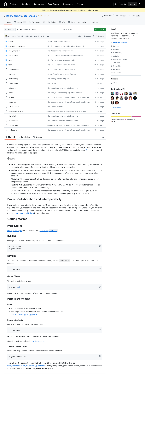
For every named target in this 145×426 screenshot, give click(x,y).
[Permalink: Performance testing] (5, 298)
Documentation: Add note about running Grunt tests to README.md (71, 125)
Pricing (80, 4)
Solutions (26, 4)
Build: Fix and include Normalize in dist (31, 36)
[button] (99, 246)
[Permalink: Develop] (5, 255)
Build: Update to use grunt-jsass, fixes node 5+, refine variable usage (72, 97)
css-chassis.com (120, 42)
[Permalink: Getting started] (5, 219)
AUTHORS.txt (13, 107)
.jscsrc (10, 93)
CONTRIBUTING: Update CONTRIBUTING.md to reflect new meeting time (73, 111)
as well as (48, 230)
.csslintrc (11, 74)
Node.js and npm (14, 230)
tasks (10, 65)
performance (13, 55)
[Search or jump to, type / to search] (115, 4)
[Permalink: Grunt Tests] (5, 276)
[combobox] (78, 29)
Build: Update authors (54, 107)
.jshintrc (11, 97)
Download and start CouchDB (24, 315)
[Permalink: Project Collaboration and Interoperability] (5, 199)
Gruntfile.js (12, 116)
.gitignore (12, 88)
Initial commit (51, 83)
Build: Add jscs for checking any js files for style (64, 93)
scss (10, 60)
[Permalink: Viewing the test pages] (5, 346)
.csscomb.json (13, 69)
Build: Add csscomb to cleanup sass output (62, 69)
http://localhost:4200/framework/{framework (26, 365)
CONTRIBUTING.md (15, 111)
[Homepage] (5, 4)
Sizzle (88, 150)
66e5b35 (79, 36)
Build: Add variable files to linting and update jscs (64, 55)
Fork (122, 16)
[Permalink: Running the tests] (5, 320)
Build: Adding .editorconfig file (57, 79)
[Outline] (103, 137)
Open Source (53, 4)
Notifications (108, 16)
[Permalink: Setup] (5, 304)
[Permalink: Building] (5, 235)
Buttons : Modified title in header (58, 41)
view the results (37, 341)
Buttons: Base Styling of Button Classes (61, 74)
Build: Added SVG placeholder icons (59, 51)
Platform (14, 4)
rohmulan (12, 36)
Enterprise (67, 4)
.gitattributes (13, 83)
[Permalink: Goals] (5, 158)
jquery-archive (14, 16)
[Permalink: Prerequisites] (5, 225)
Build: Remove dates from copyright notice (62, 121)
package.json (13, 130)
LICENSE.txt (13, 121)
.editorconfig (13, 79)
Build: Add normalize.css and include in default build (65, 46)
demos (10, 41)
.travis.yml (12, 102)
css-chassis (30, 16)
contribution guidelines (24, 213)
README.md (13, 125)
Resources (39, 4)
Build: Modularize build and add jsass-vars (62, 88)
